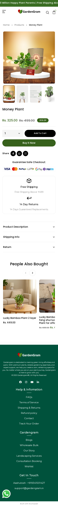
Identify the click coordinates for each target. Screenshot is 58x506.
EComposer (33, 504)
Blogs (29, 439)
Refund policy (29, 412)
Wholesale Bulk (29, 445)
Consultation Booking (29, 461)
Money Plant (35, 25)
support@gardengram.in (29, 488)
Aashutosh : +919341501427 (29, 482)
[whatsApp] (19, 153)
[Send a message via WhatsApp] (6, 494)
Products (19, 25)
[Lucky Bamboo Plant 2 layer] (20, 296)
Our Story (29, 450)
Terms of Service (29, 402)
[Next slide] (51, 94)
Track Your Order (29, 423)
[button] (9, 94)
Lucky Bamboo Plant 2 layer (19, 318)
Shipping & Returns (29, 407)
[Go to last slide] (6, 94)
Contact (29, 418)
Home (6, 25)
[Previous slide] (25, 273)
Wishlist (29, 466)
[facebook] (13, 153)
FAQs (29, 397)
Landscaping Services (29, 455)
